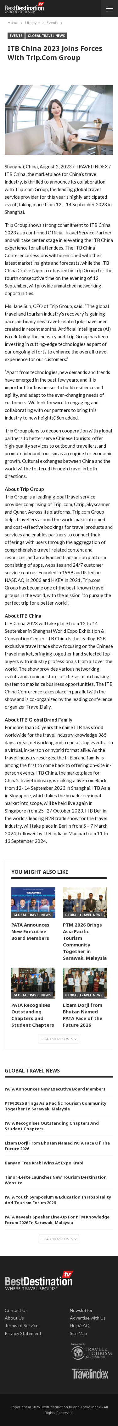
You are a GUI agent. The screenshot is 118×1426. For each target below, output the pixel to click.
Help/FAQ (80, 1325)
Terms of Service (21, 1325)
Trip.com (81, 512)
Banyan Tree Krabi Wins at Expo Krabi (44, 1163)
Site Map (78, 1333)
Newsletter (81, 1310)
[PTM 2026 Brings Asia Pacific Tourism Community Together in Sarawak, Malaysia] (85, 902)
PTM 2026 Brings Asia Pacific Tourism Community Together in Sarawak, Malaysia (55, 1106)
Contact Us (16, 1310)
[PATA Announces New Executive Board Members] (33, 902)
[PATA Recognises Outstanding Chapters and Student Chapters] (33, 983)
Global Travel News (46, 35)
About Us (14, 1317)
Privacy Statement (23, 1333)
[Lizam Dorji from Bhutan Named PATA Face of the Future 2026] (85, 983)
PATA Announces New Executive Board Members (55, 1089)
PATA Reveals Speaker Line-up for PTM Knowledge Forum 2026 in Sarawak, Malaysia (57, 1219)
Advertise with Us (88, 1317)
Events (16, 35)
